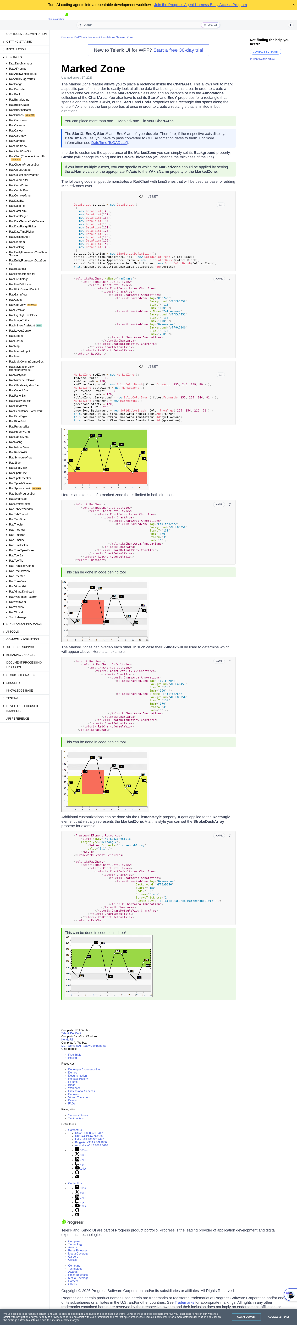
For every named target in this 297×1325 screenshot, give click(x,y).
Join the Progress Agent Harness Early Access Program (200, 5)
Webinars (74, 1088)
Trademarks (184, 1302)
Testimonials (76, 1118)
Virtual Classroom (79, 1097)
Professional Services (81, 1091)
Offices (72, 1259)
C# (141, 196)
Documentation (77, 1075)
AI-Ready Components (92, 1045)
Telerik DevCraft (71, 1033)
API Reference (17, 718)
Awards (73, 1247)
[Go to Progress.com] (72, 1223)
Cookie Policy (162, 1316)
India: (89, 1139)
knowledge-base (19, 690)
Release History (78, 1078)
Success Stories (78, 1115)
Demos (72, 1072)
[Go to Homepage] (66, 19)
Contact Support (265, 51)
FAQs (71, 1103)
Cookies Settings (278, 1316)
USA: (89, 1133)
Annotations (108, 37)
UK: (89, 1136)
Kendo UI (67, 1039)
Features (93, 37)
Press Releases (78, 1250)
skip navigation (56, 19)
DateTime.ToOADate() (109, 142)
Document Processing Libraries (24, 665)
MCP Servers (69, 1045)
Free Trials (74, 1054)
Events (72, 1100)
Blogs (71, 1084)
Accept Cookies (246, 1316)
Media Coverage (78, 1253)
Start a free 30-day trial (178, 50)
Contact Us (75, 1130)
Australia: (91, 1145)
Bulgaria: (91, 1142)
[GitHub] (77, 1173)
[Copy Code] (229, 204)
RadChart (80, 37)
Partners (73, 1094)
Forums (73, 1081)
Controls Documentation (26, 33)
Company (74, 1241)
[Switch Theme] (291, 25)
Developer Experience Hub (84, 1069)
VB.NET (153, 196)
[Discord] (77, 1177)
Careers (73, 1256)
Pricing (72, 1057)
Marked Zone (125, 37)
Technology (75, 1244)
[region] (148, 1317)
